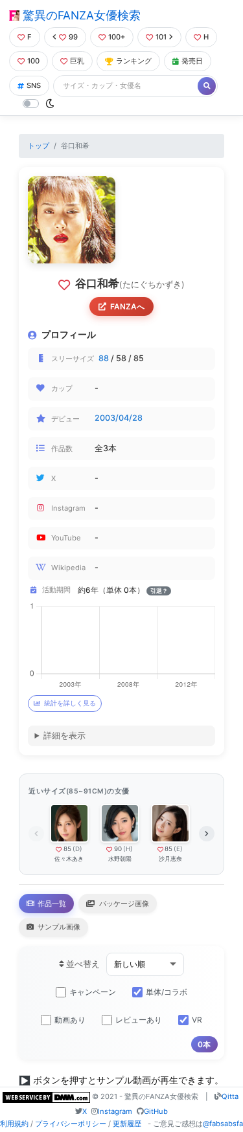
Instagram (115, 1111)
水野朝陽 (120, 858)
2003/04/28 (119, 418)
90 (118, 848)
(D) (77, 848)
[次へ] (206, 833)
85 (67, 848)
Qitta (230, 1096)
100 (33, 60)
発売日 (192, 60)
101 (161, 36)
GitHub (156, 1111)
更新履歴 (127, 1123)
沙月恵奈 (170, 858)
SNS (34, 85)
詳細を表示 (64, 735)
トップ (38, 145)
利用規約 (14, 1123)
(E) (178, 848)
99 (73, 36)
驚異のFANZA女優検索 (80, 15)
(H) (128, 848)
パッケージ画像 (123, 903)
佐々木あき (69, 858)
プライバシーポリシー (70, 1123)
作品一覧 (51, 903)
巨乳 (77, 60)
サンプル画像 (58, 926)
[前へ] (36, 833)
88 (103, 358)
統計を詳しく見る (70, 703)
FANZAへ (127, 306)
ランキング (134, 60)
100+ (116, 36)
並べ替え (82, 964)
